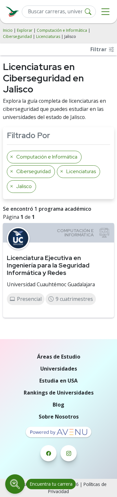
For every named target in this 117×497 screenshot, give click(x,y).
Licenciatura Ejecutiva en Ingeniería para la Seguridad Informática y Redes (48, 265)
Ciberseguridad (17, 36)
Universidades (58, 368)
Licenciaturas (48, 36)
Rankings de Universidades (59, 392)
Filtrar (99, 49)
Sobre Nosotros (59, 416)
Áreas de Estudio (58, 356)
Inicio (8, 30)
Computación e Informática (62, 30)
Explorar (24, 30)
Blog (58, 404)
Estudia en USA (58, 380)
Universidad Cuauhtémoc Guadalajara (51, 284)
